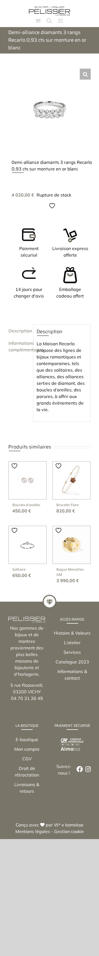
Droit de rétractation (27, 772)
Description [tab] (19, 330)
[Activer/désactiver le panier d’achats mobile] (38, 21)
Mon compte (27, 749)
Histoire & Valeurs (72, 633)
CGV (27, 758)
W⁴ (57, 825)
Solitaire (19, 569)
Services (72, 652)
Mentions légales (32, 831)
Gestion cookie (69, 831)
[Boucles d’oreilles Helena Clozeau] (27, 480)
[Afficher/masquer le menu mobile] (61, 21)
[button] (85, 74)
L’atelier (72, 642)
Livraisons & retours (26, 788)
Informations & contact (72, 675)
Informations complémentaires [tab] (19, 346)
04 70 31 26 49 (27, 698)
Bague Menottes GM (70, 572)
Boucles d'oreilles (26, 505)
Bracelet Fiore (67, 505)
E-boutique (27, 739)
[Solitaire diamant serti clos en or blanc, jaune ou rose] (27, 544)
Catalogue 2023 (72, 662)
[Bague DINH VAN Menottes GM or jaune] (71, 544)
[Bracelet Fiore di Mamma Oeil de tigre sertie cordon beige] (71, 480)
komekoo (74, 825)
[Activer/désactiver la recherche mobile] (49, 21)
